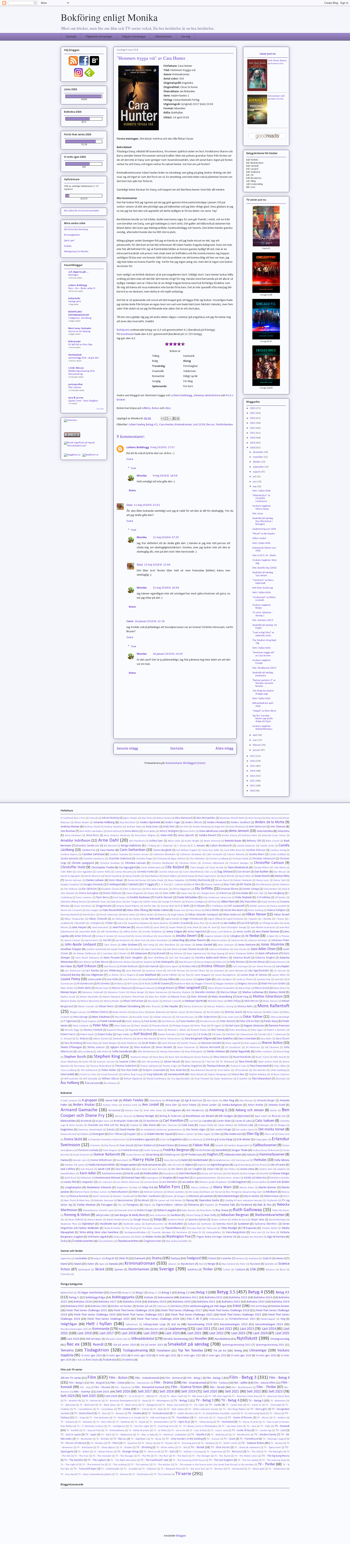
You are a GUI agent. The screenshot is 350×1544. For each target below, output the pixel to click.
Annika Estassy (229, 835)
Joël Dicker (172, 949)
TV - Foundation (181, 1417)
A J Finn (81, 818)
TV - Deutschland (83, 1413)
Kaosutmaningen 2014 (269, 1324)
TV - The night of (69, 1465)
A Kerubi (93, 818)
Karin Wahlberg (156, 958)
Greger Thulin (240, 1150)
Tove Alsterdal (178, 1070)
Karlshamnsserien (112, 1173)
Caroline (207, 1121)
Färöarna (240, 1258)
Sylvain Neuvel (172, 1061)
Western (270, 1270)
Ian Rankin (134, 919)
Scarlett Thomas (189, 1043)
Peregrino (133, 1204)
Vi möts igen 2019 (116, 1355)
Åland (283, 1270)
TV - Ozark (229, 1439)
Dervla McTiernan (137, 880)
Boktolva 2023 (256, 1301)
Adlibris (145, 408)
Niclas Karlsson (254, 1012)
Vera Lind (256, 1232)
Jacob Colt (104, 1169)
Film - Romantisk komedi (149, 1387)
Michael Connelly (172, 1001)
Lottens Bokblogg (137, 447)
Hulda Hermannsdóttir (102, 1164)
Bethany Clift (254, 841)
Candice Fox (89, 850)
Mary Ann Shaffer (158, 997)
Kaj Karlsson (176, 953)
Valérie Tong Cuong (132, 1074)
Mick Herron (251, 1001)
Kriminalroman (183, 424)
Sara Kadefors (225, 1038)
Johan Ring (178, 940)
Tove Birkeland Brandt (201, 1070)
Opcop (190, 1200)
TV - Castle (215, 1405)
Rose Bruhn (206, 1210)
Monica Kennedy (78, 1196)
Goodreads (127, 334)
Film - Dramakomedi (194, 1382)
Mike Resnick (153, 1006)
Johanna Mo (237, 940)
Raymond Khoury (115, 1030)
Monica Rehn (245, 1006)
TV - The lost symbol (248, 1460)
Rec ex (210, 424)
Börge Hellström (131, 845)
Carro (129, 621)
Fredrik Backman (140, 897)
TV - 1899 (146, 1396)
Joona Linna (247, 1169)
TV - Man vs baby (146, 1435)
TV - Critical (143, 1409)
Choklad (134, 1125)
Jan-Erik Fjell (248, 923)
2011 (252, 786)
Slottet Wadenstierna (118, 1220)
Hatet (184, 1160)
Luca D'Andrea (130, 979)
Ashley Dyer (156, 841)
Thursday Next (194, 1228)
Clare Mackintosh (238, 867)
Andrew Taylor (134, 827)
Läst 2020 (172, 1333)
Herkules (260, 1160)
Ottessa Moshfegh (279, 1017)
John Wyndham (167, 945)
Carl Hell (193, 1121)
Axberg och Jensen (250, 1110)
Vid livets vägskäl (98, 1236)
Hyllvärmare (132, 1324)
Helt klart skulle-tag (262, 588)
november (258, 457)
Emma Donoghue (89, 893)
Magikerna (122, 1187)
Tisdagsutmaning (135, 1350)
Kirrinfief (264, 1173)
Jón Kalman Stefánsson (84, 953)
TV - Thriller (266, 1464)
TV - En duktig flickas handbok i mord (217, 1413)
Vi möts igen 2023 (216, 1355)
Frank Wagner (110, 1150)
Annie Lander (209, 1105)
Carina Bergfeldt (162, 850)
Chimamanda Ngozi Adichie (171, 859)
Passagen (107, 1204)
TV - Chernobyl (273, 1405)
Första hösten (203, 1150)
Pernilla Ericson (208, 1021)
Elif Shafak (245, 884)
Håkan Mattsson (231, 914)
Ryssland (255, 1264)
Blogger (181, 1535)
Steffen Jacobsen (263, 1052)
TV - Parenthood (249, 1439)
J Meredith (79, 923)
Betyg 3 (201, 1292)
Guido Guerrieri (81, 1155)
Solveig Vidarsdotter (170, 1052)
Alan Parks (147, 818)
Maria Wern (222, 1187)
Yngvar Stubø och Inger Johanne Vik (216, 1237)
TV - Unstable (131, 1469)
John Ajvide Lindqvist (80, 945)
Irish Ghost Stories (277, 60)
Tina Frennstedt (259, 1065)
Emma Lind (283, 1134)
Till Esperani (249, 1228)
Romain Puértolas (167, 1034)
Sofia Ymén (102, 1052)
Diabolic (84, 1134)
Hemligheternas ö (222, 1160)
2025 (252, 413)
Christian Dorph (240, 859)
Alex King (228, 1100)
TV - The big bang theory (275, 1456)
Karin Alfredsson (269, 953)
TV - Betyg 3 (205, 1400)
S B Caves (217, 1034)
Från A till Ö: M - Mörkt (264, 555)
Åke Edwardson (261, 1078)
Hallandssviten (233, 1154)
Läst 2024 (260, 1333)
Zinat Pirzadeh (202, 1079)
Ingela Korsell (172, 919)
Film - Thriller (266, 1387)
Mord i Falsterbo (101, 1196)
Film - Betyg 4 (279, 1378)
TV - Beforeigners (161, 1401)
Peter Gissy (271, 1021)
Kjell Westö (110, 966)
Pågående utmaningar (99, 36)
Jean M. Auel (209, 927)
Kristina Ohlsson (213, 966)
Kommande (100, 1329)
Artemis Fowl (132, 1110)
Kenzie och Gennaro (212, 1173)
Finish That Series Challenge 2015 (86, 1310)
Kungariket (183, 1178)
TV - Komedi (282, 1426)
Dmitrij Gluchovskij (199, 880)
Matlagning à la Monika (76, 251)
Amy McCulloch (128, 822)
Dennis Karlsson (73, 880)
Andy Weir (169, 826)
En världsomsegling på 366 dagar (206, 1306)
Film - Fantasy (220, 1383)
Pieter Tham (200, 1026)
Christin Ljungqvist (83, 863)
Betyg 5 (74, 1297)
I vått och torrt (173, 1165)
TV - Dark (158, 1409)
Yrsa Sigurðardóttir (180, 1079)
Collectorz (162, 1306)
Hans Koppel (92, 910)
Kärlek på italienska (255, 1178)
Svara (129, 459)
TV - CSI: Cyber (196, 1405)
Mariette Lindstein (205, 992)
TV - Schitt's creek (228, 1443)
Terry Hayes (79, 1066)
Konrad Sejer (133, 1177)
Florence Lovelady (88, 1150)
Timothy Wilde (269, 1228)
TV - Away (143, 1401)
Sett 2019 (188, 1392)
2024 (252, 418)
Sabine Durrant (101, 1039)
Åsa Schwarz (110, 1083)
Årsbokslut (109, 1359)
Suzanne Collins (128, 1061)
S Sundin (262, 1034)
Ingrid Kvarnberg (242, 1165)
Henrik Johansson (109, 915)
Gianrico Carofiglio (194, 902)
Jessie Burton (165, 936)
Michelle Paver (215, 1001)
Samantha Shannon (123, 1039)
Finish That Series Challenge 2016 (134, 1310)
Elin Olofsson (71, 889)
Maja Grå (148, 1187)
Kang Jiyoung (217, 953)
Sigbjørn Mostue (119, 1047)
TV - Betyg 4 (230, 1400)
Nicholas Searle (233, 1012)
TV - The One (81, 1456)
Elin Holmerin (282, 884)
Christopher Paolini (102, 867)
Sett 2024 (68, 1396)
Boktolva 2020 (182, 1301)
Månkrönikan (271, 1196)
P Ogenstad (70, 1021)
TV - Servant (276, 1443)
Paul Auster (150, 1021)
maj (255, 486)
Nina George (81, 1017)
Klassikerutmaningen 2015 (74, 1329)
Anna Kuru (283, 831)
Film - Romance (122, 1387)
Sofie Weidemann (146, 1052)
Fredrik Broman (130, 1150)
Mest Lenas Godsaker (79, 328)
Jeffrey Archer (130, 932)
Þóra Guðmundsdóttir (177, 1241)
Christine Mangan (239, 863)
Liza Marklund (147, 974)
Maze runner (100, 1192)
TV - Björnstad (68, 1405)
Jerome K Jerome (105, 936)
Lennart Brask (151, 1182)
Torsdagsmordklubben (135, 1232)
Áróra (64, 1241)
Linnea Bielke (259, 1182)
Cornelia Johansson (168, 872)
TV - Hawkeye (123, 1422)
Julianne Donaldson (219, 949)
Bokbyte (148, 1297)
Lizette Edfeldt (169, 975)
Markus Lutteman (253, 992)
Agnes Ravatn (130, 818)
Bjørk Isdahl (261, 1116)
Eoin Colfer (169, 893)
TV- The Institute (162, 1474)
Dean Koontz (262, 876)
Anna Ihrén (189, 831)
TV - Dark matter (175, 1409)
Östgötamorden (152, 1241)
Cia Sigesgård (127, 867)
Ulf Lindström (242, 1070)
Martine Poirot (81, 1192)
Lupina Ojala (204, 979)
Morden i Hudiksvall (123, 1196)
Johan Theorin (197, 940)
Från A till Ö (194, 1319)
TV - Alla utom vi (196, 1396)
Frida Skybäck (243, 897)
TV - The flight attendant (123, 1460)
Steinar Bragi (282, 1052)
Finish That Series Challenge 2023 (240, 1314)
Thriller (208, 1269)
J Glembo (266, 919)
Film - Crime (118, 1382)
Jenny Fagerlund (197, 931)
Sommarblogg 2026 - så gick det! (83, 358)
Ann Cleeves (277, 826)
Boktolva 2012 (214, 1297)
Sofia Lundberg (85, 1052)
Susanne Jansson (106, 1062)
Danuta (111, 1129)
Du (141, 1134)
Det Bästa (176, 1306)
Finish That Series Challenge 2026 (158, 1319)
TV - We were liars (195, 1469)
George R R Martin (171, 902)
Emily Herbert (270, 889)
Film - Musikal (102, 1387)
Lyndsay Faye (264, 979)
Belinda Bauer (233, 840)
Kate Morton (84, 962)
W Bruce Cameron (280, 1074)
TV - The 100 (253, 1452)
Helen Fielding (255, 910)
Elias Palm (229, 884)
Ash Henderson (195, 1110)
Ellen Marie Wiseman (157, 889)
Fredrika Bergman (176, 1150)
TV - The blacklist (73, 1460)
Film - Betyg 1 (194, 1378)
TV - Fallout (275, 1413)
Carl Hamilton (173, 1121)
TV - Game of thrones (240, 1417)
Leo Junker (187, 1182)
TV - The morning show (274, 1460)
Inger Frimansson (193, 919)
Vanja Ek (196, 1232)
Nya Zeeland (228, 1264)
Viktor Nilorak (197, 1074)
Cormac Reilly (206, 1125)
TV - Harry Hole (104, 1422)
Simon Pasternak (186, 1047)
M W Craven (161, 983)
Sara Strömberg (73, 1043)
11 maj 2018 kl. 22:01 (147, 505)
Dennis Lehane (95, 880)
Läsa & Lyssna (75, 398)
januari (257, 750)
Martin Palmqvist (111, 997)
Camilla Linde (267, 846)
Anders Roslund (216, 822)
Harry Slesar (195, 910)
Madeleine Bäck (182, 984)
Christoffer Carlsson (269, 863)
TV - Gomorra (67, 1422)
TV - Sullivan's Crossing (191, 1452)
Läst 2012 (225, 1329)
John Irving (148, 945)
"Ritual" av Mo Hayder (263, 534)
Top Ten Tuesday (190, 1350)
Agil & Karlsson (193, 1100)
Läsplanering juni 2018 (264, 529)
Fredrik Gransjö (151, 1150)
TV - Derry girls (258, 1409)
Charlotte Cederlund (120, 858)
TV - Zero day (67, 1474)
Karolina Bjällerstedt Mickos (211, 957)
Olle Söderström (207, 1017)
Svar (133, 468)
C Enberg (151, 846)
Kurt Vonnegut (240, 966)
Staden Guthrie (219, 1220)
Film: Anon (257, 514)
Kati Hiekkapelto (165, 962)
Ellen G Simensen (132, 889)
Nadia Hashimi (119, 1012)
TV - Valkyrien (149, 1469)
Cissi (129, 505)
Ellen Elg (252, 1134)
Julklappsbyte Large (154, 1324)
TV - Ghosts (263, 1418)
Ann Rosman (68, 831)
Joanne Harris (91, 940)
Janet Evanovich (100, 927)
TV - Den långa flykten (234, 1409)
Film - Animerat (174, 1378)
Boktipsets (123, 329)
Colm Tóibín (66, 872)
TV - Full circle (201, 1418)
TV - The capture (97, 1460)
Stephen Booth (75, 1057)
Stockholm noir (109, 1223)
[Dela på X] (170, 418)
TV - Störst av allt (151, 1452)
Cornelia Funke (145, 871)
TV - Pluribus (97, 1443)
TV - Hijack (139, 1422)
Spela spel (69, 240)
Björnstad (244, 1116)
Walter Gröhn (153, 1236)
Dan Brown (243, 871)
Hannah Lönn (79, 1160)
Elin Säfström (89, 889)
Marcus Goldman (200, 1187)
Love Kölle (112, 979)
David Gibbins (170, 876)
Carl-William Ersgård (186, 850)
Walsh (138, 1237)
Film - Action (118, 1378)
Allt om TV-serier (71, 1378)
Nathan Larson (177, 1012)
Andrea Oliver (110, 1105)
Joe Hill (107, 940)
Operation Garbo (209, 1200)
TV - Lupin (90, 1434)
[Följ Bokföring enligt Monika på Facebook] (84, 65)
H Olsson (199, 906)
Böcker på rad (145, 1306)
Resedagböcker (72, 235)
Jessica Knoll (124, 936)
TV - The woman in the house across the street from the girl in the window (214, 1465)
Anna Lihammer (73, 835)
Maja (135, 1187)
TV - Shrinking (144, 1447)
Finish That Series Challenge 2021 (143, 1314)
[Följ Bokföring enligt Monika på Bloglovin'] (94, 65)
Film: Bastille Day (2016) (264, 568)
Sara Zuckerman (158, 1215)
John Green (110, 945)
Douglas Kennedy (93, 884)
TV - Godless (279, 1418)
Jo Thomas (284, 936)
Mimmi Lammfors (175, 1192)
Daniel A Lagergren (70, 876)
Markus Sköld (277, 992)
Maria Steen (279, 988)
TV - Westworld (235, 1469)
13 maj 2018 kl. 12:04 (157, 564)
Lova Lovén (95, 979)
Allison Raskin (81, 822)
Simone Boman (95, 1220)
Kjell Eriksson (86, 966)
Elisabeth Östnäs (110, 889)
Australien (81, 1258)
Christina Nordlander (163, 863)
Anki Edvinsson (257, 826)
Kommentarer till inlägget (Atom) (185, 763)
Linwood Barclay (70, 974)
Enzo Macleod (195, 1139)
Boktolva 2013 (238, 1297)
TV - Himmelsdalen (159, 1422)
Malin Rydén (67, 988)
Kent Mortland (187, 1173)
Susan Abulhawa (69, 1062)
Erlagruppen (261, 1139)
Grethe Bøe (150, 906)
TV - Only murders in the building (184, 1439)
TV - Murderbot (84, 1439)
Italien (91, 1264)
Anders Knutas (84, 1105)
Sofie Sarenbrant (122, 1051)
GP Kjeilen (280, 897)
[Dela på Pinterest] (178, 418)
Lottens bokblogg (181, 395)
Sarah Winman (169, 1043)
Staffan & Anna (239, 1220)
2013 (252, 776)
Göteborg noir (172, 1154)
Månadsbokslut (142, 1339)
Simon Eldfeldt (75, 1220)
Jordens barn (266, 1169)
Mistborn (271, 1191)
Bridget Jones (103, 1121)
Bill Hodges (226, 1116)
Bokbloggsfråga (95, 1297)
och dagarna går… (78, 272)
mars (255, 740)
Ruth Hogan (186, 1034)
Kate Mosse (101, 962)
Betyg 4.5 (152, 424)
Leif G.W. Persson (176, 971)
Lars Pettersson (73, 971)
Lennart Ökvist (197, 971)
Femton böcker (280, 1306)
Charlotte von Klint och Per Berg (106, 1125)
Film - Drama (163, 1383)
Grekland (253, 1258)
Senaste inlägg (127, 749)
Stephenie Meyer (139, 1057)
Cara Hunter (166, 424)
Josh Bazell (134, 949)
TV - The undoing (117, 1465)
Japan (102, 1264)
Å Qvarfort (242, 1079)
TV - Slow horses (220, 1447)
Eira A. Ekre (193, 884)
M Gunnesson (85, 983)
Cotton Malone (225, 1125)
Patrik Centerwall (110, 1021)
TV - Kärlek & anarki (139, 1430)
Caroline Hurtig (278, 850)
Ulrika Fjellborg (278, 1070)
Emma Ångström (134, 893)
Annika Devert (208, 835)
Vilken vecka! (259, 538)
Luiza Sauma (186, 979)
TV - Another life (72, 1401)
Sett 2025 (89, 1396)
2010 (252, 791)
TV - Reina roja (149, 1443)
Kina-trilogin (249, 1173)
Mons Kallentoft (273, 1006)
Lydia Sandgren (224, 979)
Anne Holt (166, 835)
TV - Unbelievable (110, 1469)
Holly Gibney (281, 1160)
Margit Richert (166, 988)
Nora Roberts (121, 1017)
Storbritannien (224, 424)
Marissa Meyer (229, 992)
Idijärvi (189, 1164)
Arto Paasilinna (137, 841)
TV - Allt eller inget (218, 1396)
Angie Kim (219, 827)
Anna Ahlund (114, 831)
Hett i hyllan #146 (261, 491)
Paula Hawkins (187, 1021)
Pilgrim (147, 1205)
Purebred (246, 1204)
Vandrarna (181, 1232)
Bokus (155, 408)
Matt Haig (242, 996)
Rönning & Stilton (77, 1215)
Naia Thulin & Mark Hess (77, 1200)
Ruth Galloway (247, 1209)
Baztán (273, 1110)
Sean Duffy (210, 1215)
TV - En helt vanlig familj (252, 1413)
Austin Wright (192, 841)
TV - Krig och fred (92, 1430)
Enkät (237, 1306)
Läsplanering (177, 1329)
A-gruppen (89, 1100)
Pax (120, 1205)
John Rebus (230, 1169)
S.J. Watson (82, 1038)
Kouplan (167, 1177)
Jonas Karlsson (247, 944)
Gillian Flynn (228, 901)
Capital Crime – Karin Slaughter (83, 401)
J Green (280, 919)
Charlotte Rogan (144, 859)
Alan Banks (212, 1100)
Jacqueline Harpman (138, 923)
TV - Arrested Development (119, 1401)
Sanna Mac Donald (146, 1039)
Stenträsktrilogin (277, 1220)
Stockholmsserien (154, 1224)
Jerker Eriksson (83, 936)
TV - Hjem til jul (181, 1422)
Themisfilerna (173, 1228)
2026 (252, 408)
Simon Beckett (164, 1047)
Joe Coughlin (195, 1169)
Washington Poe (178, 1237)
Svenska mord (224, 1224)
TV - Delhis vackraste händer (203, 1409)
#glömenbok (67, 1293)
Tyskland (240, 1269)
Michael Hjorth (194, 1001)
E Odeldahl (132, 884)
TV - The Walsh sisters (246, 1456)
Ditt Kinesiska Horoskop (76, 229)
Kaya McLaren (186, 962)
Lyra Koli (279, 979)
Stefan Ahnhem (277, 99)
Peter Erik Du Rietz (249, 1021)
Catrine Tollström (235, 854)
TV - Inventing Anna (163, 1426)
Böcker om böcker (121, 1306)
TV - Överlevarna (140, 1474)
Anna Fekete (189, 1105)
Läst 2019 (150, 1333)
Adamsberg (155, 1100)
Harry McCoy (170, 1160)
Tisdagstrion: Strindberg (79, 318)
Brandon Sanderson (87, 845)
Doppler (131, 1134)
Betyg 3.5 (226, 1292)
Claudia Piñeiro (261, 867)
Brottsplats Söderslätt (126, 1121)
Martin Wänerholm (134, 997)
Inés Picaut (260, 1165)
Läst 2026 (73, 1339)
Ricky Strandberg (238, 1030)
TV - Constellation (83, 1409)
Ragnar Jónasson (254, 1025)
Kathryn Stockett (143, 962)
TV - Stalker (84, 1452)
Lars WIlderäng (112, 970)
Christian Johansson (263, 858)
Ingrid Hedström (234, 919)
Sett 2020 (210, 1392)
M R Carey (133, 984)
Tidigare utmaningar (134, 36)
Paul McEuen (168, 1021)
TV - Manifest (198, 1434)
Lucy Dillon (168, 979)
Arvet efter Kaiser (153, 1110)
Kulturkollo (74, 298)
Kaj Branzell (158, 953)
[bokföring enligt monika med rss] (73, 65)
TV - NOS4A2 (102, 1439)
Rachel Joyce (232, 1025)
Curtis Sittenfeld (191, 872)
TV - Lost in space (71, 1434)
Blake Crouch (273, 841)
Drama (157, 1258)
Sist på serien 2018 (124, 1345)
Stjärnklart (88, 1223)
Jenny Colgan (174, 931)
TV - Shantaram (85, 1447)
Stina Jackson (220, 1057)
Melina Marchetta (90, 1001)
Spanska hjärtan (197, 1219)
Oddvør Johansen (162, 1017)
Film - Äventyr (82, 1391)
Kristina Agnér (170, 966)
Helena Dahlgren (276, 910)
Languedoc (87, 1182)
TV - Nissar (156, 1439)
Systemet (243, 1223)
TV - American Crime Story (245, 1396)
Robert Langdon (167, 1210)
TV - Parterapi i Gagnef (274, 1439)
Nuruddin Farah (140, 1017)
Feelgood (194, 1258)
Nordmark (143, 1200)
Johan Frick (140, 940)
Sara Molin (266, 1039)
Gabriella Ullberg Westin (73, 902)
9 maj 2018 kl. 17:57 (162, 447)
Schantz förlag (193, 1215)
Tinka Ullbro (279, 1066)
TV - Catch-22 (254, 1405)
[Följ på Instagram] (78, 77)
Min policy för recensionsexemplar (81, 211)
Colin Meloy (280, 867)
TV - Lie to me (178, 1430)
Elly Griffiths (204, 889)
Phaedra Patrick (160, 1026)
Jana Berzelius (123, 1169)
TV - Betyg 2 (181, 1400)
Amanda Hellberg (104, 822)
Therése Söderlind (125, 1066)
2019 (252, 443)
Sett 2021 (232, 1392)
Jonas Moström (272, 945)
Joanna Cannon (72, 940)
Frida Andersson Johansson (217, 897)
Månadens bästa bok (116, 1339)
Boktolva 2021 (206, 1301)
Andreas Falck (130, 1105)
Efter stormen (74, 387)
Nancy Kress (138, 1012)
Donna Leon (262, 880)
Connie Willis (103, 872)
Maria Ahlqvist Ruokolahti (221, 988)
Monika (142, 475)
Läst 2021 (194, 1333)
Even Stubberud (146, 1145)
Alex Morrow (246, 1100)
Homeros (162, 915)
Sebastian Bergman (235, 1215)
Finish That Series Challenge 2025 (109, 1319)
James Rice (199, 923)
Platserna (193, 1204)
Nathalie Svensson (103, 1200)
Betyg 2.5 (184, 1292)
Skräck (100, 1269)
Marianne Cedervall (92, 992)
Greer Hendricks (82, 906)
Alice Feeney (255, 818)
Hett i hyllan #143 (261, 648)
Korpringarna (152, 1178)
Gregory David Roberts (128, 906)
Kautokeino (169, 1173)
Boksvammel (165, 1297)
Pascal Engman (88, 1021)
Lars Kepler (282, 966)
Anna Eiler (171, 1105)
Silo (62, 1220)
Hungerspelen (128, 1164)
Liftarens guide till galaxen (213, 1182)
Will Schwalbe (90, 1079)
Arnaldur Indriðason (75, 841)
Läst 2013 (247, 1329)
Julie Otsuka (240, 949)
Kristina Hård (189, 966)
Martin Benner (267, 1187)
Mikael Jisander (86, 1006)
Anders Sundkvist (240, 822)
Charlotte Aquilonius (94, 859)
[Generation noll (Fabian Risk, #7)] (257, 123)
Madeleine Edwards (99, 1187)
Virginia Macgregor (217, 1074)
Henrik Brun (89, 915)
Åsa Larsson (92, 1083)
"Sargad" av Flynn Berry (264, 711)
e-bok (79, 1360)
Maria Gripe (245, 988)
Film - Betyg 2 (214, 1378)
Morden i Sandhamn (149, 1196)
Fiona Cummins (84, 897)
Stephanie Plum (69, 1224)
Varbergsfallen (213, 1232)
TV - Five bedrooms (99, 1418)
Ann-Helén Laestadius (91, 831)
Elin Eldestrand (263, 884)
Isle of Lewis (278, 1164)
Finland (212, 1258)
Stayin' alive (258, 1219)
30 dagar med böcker (90, 1292)
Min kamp (194, 1192)
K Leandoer (107, 953)
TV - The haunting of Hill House (189, 1460)
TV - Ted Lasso (235, 1451)
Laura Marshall (133, 971)
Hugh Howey (177, 915)
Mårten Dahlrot (99, 1012)
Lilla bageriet (239, 1182)
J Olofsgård (95, 923)
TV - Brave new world (173, 1405)
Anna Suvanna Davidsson (117, 835)
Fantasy (175, 1258)
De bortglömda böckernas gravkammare (161, 1130)
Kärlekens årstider (279, 1178)
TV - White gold (256, 1469)
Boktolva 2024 (280, 1301)
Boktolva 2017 (107, 1301)
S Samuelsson (246, 1034)
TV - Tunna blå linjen (85, 1469)
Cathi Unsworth (214, 854)
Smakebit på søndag (188, 1344)
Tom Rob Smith (129, 1070)
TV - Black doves (107, 1405)
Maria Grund (262, 988)
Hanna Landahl (278, 906)
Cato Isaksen (264, 1121)
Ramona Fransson (279, 1025)
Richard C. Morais (177, 1030)
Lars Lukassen (105, 1182)
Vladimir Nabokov (258, 1074)
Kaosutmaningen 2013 (234, 1324)
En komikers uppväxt (142, 1139)
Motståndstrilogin (228, 1196)
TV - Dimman (117, 1413)
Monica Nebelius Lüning (220, 1006)
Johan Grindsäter (159, 940)
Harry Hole (143, 1159)
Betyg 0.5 (126, 1293)
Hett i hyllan (99, 1324)
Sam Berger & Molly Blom (129, 1215)
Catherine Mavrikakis (164, 854)
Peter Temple (141, 1026)
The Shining (131, 1228)
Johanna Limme (219, 940)
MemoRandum (119, 1192)
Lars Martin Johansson (128, 1182)
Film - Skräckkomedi (242, 1387)
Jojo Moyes (186, 945)
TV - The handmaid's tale (154, 1460)
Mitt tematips (93, 1339)
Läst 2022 (216, 1333)
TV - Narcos (119, 1439)
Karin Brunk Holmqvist (87, 958)
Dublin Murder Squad (160, 1134)
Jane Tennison (159, 1169)
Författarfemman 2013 (242, 1319)
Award (114, 1292)
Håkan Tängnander (74, 919)
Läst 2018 (199, 424)
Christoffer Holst (73, 867)
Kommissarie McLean (108, 1177)
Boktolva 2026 (99, 1306)
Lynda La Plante (244, 979)
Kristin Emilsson (129, 966)
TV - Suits (169, 1451)
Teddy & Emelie (112, 1228)
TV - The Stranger (201, 1456)
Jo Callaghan (234, 936)
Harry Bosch (122, 1160)
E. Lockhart (177, 884)
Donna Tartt (279, 880)
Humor (280, 1258)
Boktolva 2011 (189, 1297)
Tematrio (67, 1350)
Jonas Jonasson (226, 945)
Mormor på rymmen (201, 1196)
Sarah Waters (149, 1043)
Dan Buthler (262, 871)
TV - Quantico (130, 1443)
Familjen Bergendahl (238, 1145)
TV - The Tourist (222, 1456)
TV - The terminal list (93, 1465)
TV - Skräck (197, 1447)
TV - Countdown (104, 1409)
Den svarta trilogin (220, 1129)
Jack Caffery (68, 1169)
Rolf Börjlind (142, 1034)
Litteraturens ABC (154, 1329)
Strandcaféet (175, 1224)
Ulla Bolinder (259, 1070)
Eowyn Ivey (186, 893)
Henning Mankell (70, 915)
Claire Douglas (197, 867)
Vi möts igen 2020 (141, 1355)
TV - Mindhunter (241, 1435)
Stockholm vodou (132, 1224)
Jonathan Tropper (71, 949)
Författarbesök (216, 1319)
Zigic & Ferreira (276, 1236)
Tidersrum (211, 1228)
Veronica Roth (176, 1074)
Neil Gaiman (196, 1012)
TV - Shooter (126, 1447)
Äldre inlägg (224, 749)
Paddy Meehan (86, 1204)
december (258, 452)
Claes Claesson (169, 1125)
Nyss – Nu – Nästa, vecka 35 (81, 288)
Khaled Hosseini (277, 962)
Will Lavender (71, 1079)
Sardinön (176, 1215)
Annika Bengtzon (232, 1105)
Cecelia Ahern (257, 854)
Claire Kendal (216, 867)
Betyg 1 (140, 1292)
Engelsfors (176, 1139)
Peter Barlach (227, 1021)
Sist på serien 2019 (152, 1345)
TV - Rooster (167, 1443)
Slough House (141, 1219)
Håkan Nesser (255, 914)
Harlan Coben (161, 910)
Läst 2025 (282, 1333)
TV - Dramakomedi (158, 1413)
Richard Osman (199, 1030)
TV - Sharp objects (106, 1447)
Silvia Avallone (142, 1047)
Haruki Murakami (233, 910)
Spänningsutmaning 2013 (236, 1345)
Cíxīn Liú (208, 872)
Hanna (64, 1160)
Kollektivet (85, 1178)
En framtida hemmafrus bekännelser (107, 1139)
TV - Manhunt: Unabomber (173, 1435)
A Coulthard (67, 818)
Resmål (98, 1345)
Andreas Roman (70, 826)
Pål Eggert (216, 1026)
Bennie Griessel (123, 1116)
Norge (211, 1263)
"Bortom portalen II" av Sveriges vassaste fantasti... (263, 683)
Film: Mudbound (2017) (264, 668)
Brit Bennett (110, 846)
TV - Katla (265, 1426)
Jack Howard (86, 1169)
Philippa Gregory (181, 1026)
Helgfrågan (69, 1324)
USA (253, 1269)
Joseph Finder (117, 949)
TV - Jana (251, 1426)
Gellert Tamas (150, 902)
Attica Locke (174, 841)
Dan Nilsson (280, 872)
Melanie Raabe (68, 1001)
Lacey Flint (70, 1182)
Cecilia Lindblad (277, 854)
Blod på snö (279, 1116)
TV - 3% (158, 1396)
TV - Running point (187, 1443)
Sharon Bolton (272, 1043)
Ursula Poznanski (109, 1074)
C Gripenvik (166, 846)
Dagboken (67, 1129)
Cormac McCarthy (124, 872)
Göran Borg (152, 1154)
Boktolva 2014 (263, 1297)
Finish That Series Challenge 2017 (181, 1310)
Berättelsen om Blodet (200, 1116)
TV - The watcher (140, 1465)
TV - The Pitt (143, 1456)
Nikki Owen (272, 1012)
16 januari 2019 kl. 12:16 (150, 621)
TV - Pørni (113, 1443)
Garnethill (221, 1150)
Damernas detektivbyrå (90, 1130)
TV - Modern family (265, 1434)
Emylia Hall (153, 893)
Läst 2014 (269, 1329)
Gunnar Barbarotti (107, 1154)
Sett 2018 (166, 1392)
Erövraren (95, 1145)
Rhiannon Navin (155, 1030)
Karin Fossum (112, 957)
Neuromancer (125, 1200)
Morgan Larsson (78, 1012)
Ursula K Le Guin (87, 1074)
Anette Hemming (201, 827)
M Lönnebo (103, 983)
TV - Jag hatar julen (232, 1426)
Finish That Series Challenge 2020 (95, 1314)
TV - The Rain (161, 1456)
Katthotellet (151, 1173)
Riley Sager (257, 1030)
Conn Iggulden (84, 872)
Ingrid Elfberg (215, 919)
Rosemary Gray (277, 63)
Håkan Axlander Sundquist (203, 914)
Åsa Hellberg (70, 1083)
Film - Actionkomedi (147, 1378)
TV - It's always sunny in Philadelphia (198, 1426)
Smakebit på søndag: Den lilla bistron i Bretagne (262, 521)
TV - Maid (106, 1435)
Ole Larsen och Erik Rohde (168, 1200)
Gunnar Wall (167, 906)
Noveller (200, 1339)
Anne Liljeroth (186, 835)
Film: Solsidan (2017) (262, 620)
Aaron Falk (111, 1100)
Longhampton (73, 1187)
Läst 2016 (84, 1333)
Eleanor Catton (212, 884)
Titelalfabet (163, 1350)
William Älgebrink (133, 1079)
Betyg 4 (255, 1292)
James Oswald (181, 923)
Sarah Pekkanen (129, 1043)
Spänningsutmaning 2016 (270, 1345)
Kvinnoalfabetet (128, 1329)
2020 (252, 438)
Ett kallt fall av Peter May (80, 344)
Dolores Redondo (243, 880)
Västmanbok (75, 355)
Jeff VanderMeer (109, 932)
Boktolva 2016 (83, 1301)
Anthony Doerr (249, 835)
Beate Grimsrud (212, 841)
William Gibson (110, 1078)
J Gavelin (252, 919)
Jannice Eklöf (142, 927)
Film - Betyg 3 (242, 1377)
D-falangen (264, 1125)
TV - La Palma (160, 1430)
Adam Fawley (137, 424)
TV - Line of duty (198, 1430)
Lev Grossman (217, 971)
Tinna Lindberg (68, 1070)
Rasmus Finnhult (93, 1030)
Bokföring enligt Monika (109, 17)
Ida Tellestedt (152, 919)
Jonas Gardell (204, 944)
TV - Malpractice (123, 1435)
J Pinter (109, 923)
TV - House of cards (248, 1422)
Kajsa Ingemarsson (196, 953)
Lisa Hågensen (94, 974)
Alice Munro (272, 818)
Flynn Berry (102, 897)
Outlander (272, 1200)
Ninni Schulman (101, 1017)
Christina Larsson (135, 863)
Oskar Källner (252, 1017)
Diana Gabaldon (176, 880)
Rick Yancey (218, 1030)
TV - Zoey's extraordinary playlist (94, 1474)
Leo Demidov (169, 1182)
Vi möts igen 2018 (91, 1355)
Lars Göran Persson (262, 966)
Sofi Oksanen (272, 1047)
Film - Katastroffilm (264, 1383)
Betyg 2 (166, 1292)
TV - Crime (124, 1409)
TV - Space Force (272, 1447)
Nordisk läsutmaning (175, 1339)
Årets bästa (92, 1360)
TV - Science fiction (252, 1443)
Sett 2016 (123, 1392)
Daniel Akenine (92, 876)
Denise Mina (282, 876)
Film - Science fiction (186, 1387)
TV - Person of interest (73, 1443)
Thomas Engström (191, 1066)
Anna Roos (92, 835)
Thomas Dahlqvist (149, 1066)
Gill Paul (212, 902)
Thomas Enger (169, 1066)
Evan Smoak (126, 1145)
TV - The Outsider (102, 1456)
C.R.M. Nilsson (76, 368)
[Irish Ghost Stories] (257, 90)
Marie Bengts (137, 992)
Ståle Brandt (279, 1057)
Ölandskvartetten (128, 1241)
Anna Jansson (239, 831)
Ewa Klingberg (276, 893)
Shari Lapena (250, 1043)
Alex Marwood (183, 818)
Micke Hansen (270, 1001)
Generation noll (276, 96)
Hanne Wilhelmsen (101, 1160)
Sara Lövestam (247, 1038)
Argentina (66, 1258)
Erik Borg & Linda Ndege (219, 1139)
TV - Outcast (213, 1439)
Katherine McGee (122, 962)
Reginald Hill (135, 1030)
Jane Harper (79, 927)
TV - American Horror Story (276, 1396)
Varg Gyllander (155, 1074)
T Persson (210, 1062)
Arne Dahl (108, 840)
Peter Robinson (122, 1026)
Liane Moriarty (236, 971)
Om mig (185, 36)
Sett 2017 (145, 1392)
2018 (252, 448)
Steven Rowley (201, 1057)
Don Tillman (116, 1134)
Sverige (166, 1269)
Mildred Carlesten (153, 1192)
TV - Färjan (218, 1418)
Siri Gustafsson (233, 1047)
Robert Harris (68, 1034)
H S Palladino (217, 906)
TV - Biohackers (278, 1401)
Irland (64, 1263)
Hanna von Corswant (71, 910)
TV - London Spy (263, 1430)
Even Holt (258, 893)
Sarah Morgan (109, 1043)
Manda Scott (101, 988)
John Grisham (130, 944)
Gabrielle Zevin (98, 902)
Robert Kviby (105, 1034)
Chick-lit (123, 1258)
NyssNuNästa (222, 1339)
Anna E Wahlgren (169, 831)
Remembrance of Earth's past (98, 1210)
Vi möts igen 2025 (266, 1355)
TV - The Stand (180, 1456)
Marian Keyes (69, 992)
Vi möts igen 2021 (166, 1355)
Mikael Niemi (106, 1006)
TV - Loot (281, 1430)
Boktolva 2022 (231, 1301)
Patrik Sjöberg (133, 1021)
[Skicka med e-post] (163, 418)
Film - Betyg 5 (76, 1383)
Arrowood (114, 1110)
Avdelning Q (218, 1110)
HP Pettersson (193, 1154)
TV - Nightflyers (139, 1439)
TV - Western (216, 1469)
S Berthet (230, 1034)
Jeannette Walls (87, 932)
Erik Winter (244, 1139)
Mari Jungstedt (189, 988)
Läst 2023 (238, 1333)
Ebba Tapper (204, 1134)
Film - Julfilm (241, 1382)
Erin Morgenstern (206, 893)
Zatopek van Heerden (252, 1237)
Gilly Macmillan (248, 901)
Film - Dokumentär (140, 1383)
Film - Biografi (97, 1383)
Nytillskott (247, 1338)
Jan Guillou (230, 923)
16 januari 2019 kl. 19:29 (168, 654)
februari (257, 745)
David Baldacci (152, 876)
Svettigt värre (74, 301)
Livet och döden (279, 1182)
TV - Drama (134, 1413)
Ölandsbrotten (105, 1241)
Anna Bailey (149, 831)
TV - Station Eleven (103, 1452)
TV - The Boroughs (273, 1452)
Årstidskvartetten (83, 1241)
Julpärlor (281, 1169)
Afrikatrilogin (172, 1100)
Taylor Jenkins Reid (268, 1062)
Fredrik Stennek (163, 897)
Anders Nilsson (193, 822)
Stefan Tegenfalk (240, 1051)
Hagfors (213, 1154)
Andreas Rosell (92, 827)
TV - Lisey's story (219, 1430)
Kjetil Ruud (70, 1178)
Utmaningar (258, 1350)
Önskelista (128, 1360)
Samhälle (269, 1264)
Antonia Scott (276, 1105)
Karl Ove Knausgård (179, 958)
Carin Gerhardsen (133, 850)
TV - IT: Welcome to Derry (90, 1426)
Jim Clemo (177, 1169)
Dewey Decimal (68, 1134)
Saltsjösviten (103, 1215)
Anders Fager (172, 822)
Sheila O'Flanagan (71, 1047)
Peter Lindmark (81, 1026)
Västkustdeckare (122, 1237)
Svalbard (192, 1224)
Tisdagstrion (96, 1350)
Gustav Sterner (133, 1155)
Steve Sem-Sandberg (179, 1057)
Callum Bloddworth (221, 845)
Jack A (120, 923)
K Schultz (122, 953)
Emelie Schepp (251, 889)
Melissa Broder (111, 1001)
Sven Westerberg (150, 1062)
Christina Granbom (110, 863)
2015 (252, 766)
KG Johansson (139, 953)
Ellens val (269, 1134)
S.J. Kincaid (66, 1039)
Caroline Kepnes (69, 854)
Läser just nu (268, 53)
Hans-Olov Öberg (137, 910)
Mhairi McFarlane (133, 1001)
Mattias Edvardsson (268, 997)
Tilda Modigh (229, 1228)
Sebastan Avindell (211, 1043)
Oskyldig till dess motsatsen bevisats (243, 1200)
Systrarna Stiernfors (266, 1224)
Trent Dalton (223, 1070)
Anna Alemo (132, 831)
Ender (163, 1139)
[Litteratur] (70, 420)
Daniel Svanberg (113, 876)
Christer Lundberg (218, 859)
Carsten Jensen (140, 854)
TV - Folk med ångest (157, 1418)
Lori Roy (185, 975)
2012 (252, 781)
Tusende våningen (161, 1232)
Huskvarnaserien (152, 1164)
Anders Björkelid (150, 822)
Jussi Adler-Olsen (263, 949)
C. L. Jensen (198, 845)
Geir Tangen (132, 902)
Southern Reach (176, 1220)
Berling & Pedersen (170, 1116)
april (255, 735)
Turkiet (226, 1270)
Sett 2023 (276, 1392)
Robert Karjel (87, 1034)
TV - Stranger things (128, 1451)
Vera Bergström (236, 1232)
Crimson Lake (245, 1125)
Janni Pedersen (122, 927)
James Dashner (161, 923)
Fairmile (219, 1145)
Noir (201, 1264)
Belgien (97, 1258)
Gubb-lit (266, 1258)
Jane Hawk (141, 1169)
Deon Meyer (116, 880)
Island (77, 1263)
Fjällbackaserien (265, 1145)
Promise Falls (227, 1204)
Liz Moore (114, 975)
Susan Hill (87, 1062)
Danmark (139, 1258)
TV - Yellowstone (277, 1469)
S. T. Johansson (278, 1034)
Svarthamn (206, 1224)
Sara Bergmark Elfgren (198, 1038)
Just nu (175, 1324)
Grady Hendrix (268, 902)
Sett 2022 (254, 1392)
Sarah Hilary (92, 1043)
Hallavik (250, 1154)
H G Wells (184, 906)
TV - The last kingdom (221, 1460)
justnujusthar (75, 384)
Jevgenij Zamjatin (213, 936)
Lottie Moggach (202, 975)
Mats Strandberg (222, 996)
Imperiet (202, 1165)
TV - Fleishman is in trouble (127, 1418)
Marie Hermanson (158, 992)
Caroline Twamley (119, 854)
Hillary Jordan (147, 915)
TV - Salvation (208, 1443)
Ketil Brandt (233, 1173)
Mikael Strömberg (129, 1006)
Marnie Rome (247, 1187)
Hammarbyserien (272, 1154)
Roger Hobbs (122, 1034)
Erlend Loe (226, 893)
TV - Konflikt (72, 1430)
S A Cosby (202, 1034)
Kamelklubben (68, 1173)
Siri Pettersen (253, 1047)
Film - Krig (85, 1387)
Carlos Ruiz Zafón (211, 850)
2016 (252, 761)
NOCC (286, 1196)
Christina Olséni (188, 863)
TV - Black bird (87, 1405)
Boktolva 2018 (132, 1301)
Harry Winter (212, 910)
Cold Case (187, 1125)
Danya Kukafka (133, 876)
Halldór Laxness (258, 906)
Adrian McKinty (110, 818)
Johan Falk (213, 1169)
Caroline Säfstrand (93, 854)
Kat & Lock (133, 1173)
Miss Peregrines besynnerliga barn (244, 1192)
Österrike (65, 1274)
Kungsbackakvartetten (204, 1178)
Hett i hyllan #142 (261, 698)
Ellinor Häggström (182, 889)
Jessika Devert (186, 936)
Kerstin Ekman (257, 962)
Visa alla (100, 409)
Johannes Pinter (280, 940)
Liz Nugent (129, 975)
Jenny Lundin (244, 931)
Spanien (118, 1269)
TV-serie (183, 1473)
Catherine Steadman (191, 854)
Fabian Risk (201, 1145)
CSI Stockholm (151, 1121)
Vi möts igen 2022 (191, 1355)
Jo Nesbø (252, 936)
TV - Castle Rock (234, 1405)
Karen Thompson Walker (241, 953)
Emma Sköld (73, 1139)
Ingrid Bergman (220, 1164)
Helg (283, 1319)
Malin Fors (169, 1187)
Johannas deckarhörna (207, 395)
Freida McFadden (187, 897)
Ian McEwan (118, 919)
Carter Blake (224, 1121)
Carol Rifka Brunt (232, 850)
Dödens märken (185, 1134)
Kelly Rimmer (237, 962)
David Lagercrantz (207, 876)
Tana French (246, 1061)
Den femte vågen (196, 1129)
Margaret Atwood (145, 988)
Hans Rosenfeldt (112, 910)
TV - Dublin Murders (183, 1413)
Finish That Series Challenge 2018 (229, 1310)
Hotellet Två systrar (74, 1165)
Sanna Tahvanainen (170, 1039)
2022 (252, 428)
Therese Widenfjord (100, 1066)
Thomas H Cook (238, 1066)
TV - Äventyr (121, 1474)
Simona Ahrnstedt (210, 1047)
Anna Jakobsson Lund (211, 831)
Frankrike (226, 1258)
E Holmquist (114, 884)
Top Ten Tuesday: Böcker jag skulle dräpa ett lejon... (262, 719)
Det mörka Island (245, 1130)
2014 (252, 771)
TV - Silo (182, 1447)
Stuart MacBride (242, 1057)
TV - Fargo (80, 1418)
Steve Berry (158, 1057)
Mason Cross (179, 996)
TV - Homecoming (204, 1422)
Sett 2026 (111, 1396)
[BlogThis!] (166, 418)
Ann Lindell (150, 1105)
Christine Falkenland (213, 863)
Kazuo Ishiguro (204, 962)
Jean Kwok (192, 927)
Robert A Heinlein (276, 1030)
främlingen (73, 275)
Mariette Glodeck (181, 992)
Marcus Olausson (122, 988)
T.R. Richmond (227, 1062)
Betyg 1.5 (153, 1293)
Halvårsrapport (268, 1319)
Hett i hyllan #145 (261, 543)
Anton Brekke (255, 1105)
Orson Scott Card (230, 1017)
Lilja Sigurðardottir (258, 970)
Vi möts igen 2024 (241, 1355)
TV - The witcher (162, 1465)
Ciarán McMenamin (151, 867)
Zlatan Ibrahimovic (223, 1079)
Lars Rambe (92, 970)
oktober (257, 462)
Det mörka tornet (271, 1129)
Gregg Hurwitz (104, 906)
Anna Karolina (265, 831)
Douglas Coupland (70, 884)
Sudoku (68, 246)
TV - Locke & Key (241, 1430)
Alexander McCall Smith (232, 818)
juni (255, 482)
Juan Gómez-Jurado (193, 949)
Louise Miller (279, 975)
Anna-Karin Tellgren (145, 835)
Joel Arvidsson (122, 940)
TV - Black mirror (129, 1405)
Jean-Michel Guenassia (263, 927)
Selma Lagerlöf (232, 1043)
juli (255, 476)
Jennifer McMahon (152, 932)
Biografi (110, 1258)
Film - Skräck (217, 1387)
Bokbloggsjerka (123, 1297)
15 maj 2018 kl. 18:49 (166, 587)
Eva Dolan (242, 893)
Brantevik (86, 1121)
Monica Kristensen (193, 1006)
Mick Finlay (233, 1001)
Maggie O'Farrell (203, 984)
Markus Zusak (68, 997)
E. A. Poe (163, 884)
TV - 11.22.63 (130, 1396)
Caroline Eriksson (256, 850)
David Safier (245, 876)
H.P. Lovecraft (236, 906)
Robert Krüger (145, 1210)
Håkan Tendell (282, 914)
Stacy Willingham (193, 1052)
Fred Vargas (119, 897)
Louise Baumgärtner (225, 975)
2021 (252, 433)
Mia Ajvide (153, 1001)
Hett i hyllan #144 (261, 592)
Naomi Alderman (157, 1012)
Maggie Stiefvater (225, 984)
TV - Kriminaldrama (114, 1430)
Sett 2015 (103, 1391)
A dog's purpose (69, 1100)
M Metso (119, 984)
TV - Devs (102, 1413)
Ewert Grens (166, 1145)
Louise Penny (70, 979)
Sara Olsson (282, 1038)
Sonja (158, 1219)
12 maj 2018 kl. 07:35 (166, 537)
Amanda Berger (266, 1100)
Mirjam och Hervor (212, 1192)
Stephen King (107, 1056)
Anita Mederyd (237, 827)
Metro (136, 1192)
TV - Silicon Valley (165, 1447)
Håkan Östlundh (98, 919)
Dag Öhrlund (225, 871)
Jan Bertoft (214, 923)
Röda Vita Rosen (280, 1210)
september (259, 467)
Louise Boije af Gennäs (254, 975)
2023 (252, 423)
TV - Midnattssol (219, 1435)
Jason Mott (159, 927)
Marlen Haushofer (89, 997)
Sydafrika (192, 1269)
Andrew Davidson (113, 827)
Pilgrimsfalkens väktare (169, 1205)
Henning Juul (243, 1160)
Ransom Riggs (72, 1030)
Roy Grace (222, 1210)
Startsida (71, 36)
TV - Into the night (139, 1426)
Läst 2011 (203, 1329)
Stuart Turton (262, 1057)
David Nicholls (227, 876)
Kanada (113, 1263)
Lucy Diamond (150, 979)
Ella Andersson (233, 1134)
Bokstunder (74, 341)
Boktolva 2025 (75, 1306)
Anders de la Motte (269, 822)
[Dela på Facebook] (174, 418)
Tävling (238, 1350)
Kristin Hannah (150, 966)
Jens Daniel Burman (267, 931)
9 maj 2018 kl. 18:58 (165, 475)
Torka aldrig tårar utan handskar (99, 1232)
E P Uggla (148, 884)
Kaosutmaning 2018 (200, 1324)
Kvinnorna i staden (230, 1178)
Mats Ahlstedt (199, 996)
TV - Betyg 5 (256, 1400)
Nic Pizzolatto (214, 1012)
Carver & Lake (243, 1121)
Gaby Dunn (116, 902)
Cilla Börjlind (174, 867)
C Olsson (182, 846)
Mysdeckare (187, 1264)
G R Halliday (263, 897)
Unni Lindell (67, 1074)
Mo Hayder (171, 1006)
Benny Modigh (145, 1116)
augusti (257, 472)
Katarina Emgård (264, 957)
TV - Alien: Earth (174, 1396)
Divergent (98, 1134)
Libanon (172, 1264)
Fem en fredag (259, 1306)
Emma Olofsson (112, 893)
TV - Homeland (225, 1422)
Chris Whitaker (197, 859)
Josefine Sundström (96, 949)
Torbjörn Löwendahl (153, 1070)
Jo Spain (271, 936)
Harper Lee (179, 910)
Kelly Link (221, 962)
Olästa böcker (163, 36)
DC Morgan (280, 1125)
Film (92, 1377)
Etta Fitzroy (109, 1145)
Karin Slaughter (134, 957)
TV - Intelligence (116, 1426)
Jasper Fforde (176, 927)
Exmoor (183, 1145)
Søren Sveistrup (193, 1062)
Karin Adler (88, 1173)
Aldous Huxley (163, 818)
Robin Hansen (188, 1210)
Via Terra (270, 1232)
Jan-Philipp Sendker (269, 923)
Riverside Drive (125, 1210)
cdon (168, 408)
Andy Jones (152, 826)
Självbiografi (84, 1270)
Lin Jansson (280, 971)
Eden (217, 1134)
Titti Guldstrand (89, 1070)
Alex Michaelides (205, 818)
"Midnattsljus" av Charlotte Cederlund (261, 498)
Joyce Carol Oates (153, 949)
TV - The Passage (124, 1456)
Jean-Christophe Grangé (233, 927)
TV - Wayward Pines (171, 1469)
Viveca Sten (237, 1074)
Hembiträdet (200, 1160)
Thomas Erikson (216, 1065)
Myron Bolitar (252, 1196)
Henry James (129, 915)
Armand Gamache (79, 1110)
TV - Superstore (214, 1452)
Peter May (100, 1025)
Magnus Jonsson (247, 983)
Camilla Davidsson (246, 846)
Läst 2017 (106, 1333)
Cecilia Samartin (70, 858)
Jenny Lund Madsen (221, 932)
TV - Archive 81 (93, 1401)
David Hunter (128, 1129)
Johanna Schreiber (257, 940)
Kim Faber (66, 966)
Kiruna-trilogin (281, 1173)
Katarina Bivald (241, 957)
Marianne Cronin (117, 992)
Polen (243, 1264)
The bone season (151, 1228)
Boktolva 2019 (157, 1301)
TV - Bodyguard (150, 1405)
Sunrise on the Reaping (79, 331)
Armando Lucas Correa (274, 835)
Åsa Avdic (281, 1079)
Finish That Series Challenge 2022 (192, 1314)
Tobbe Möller (108, 1070)
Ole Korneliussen (185, 1017)
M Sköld (146, 984)
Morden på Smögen (175, 1196)
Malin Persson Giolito (273, 983)
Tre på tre (219, 1350)
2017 (252, 756)
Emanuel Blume (229, 889)
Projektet (209, 1205)
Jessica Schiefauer (144, 936)
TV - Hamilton (85, 1422)
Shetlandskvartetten (270, 1215)
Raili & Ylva (264, 1204)
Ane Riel (183, 827)
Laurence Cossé (154, 971)
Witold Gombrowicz (157, 1079)
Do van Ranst (222, 880)
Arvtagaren (174, 1110)
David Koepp (187, 876)
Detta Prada (157, 880)
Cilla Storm (149, 1125)
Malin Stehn (84, 988)
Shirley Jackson (96, 1047)
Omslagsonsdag (279, 1339)
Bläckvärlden (68, 1121)
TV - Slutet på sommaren (247, 1447)
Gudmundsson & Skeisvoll (265, 1150)
